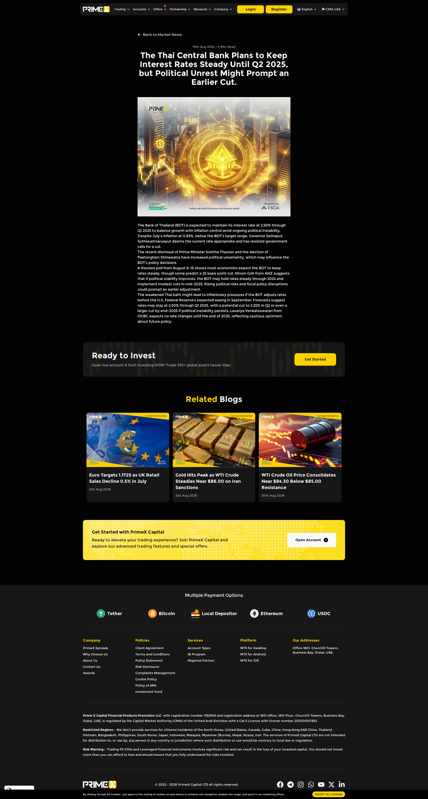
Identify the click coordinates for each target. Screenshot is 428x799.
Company (221, 9)
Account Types (199, 648)
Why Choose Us (95, 654)
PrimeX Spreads (95, 648)
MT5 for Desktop (253, 648)
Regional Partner (201, 660)
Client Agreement (149, 648)
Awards (89, 673)
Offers (158, 9)
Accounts (139, 9)
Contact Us (91, 667)
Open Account (308, 540)
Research (200, 9)
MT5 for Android (253, 654)
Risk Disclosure (147, 667)
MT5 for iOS (249, 660)
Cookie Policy (146, 679)
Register (279, 9)
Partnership (178, 9)
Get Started (315, 359)
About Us (90, 660)
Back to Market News (162, 35)
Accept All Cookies (328, 794)
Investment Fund (148, 692)
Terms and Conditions (152, 654)
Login (251, 9)
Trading (120, 9)
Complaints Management (155, 673)
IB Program (197, 654)
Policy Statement (149, 660)
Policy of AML (146, 685)
